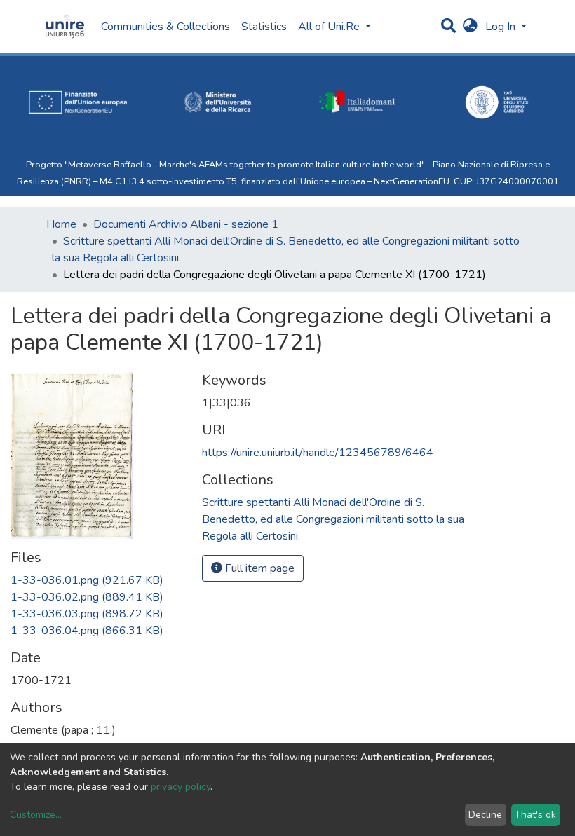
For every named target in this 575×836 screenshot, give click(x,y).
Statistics (264, 26)
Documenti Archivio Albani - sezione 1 (185, 224)
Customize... (36, 814)
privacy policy (180, 786)
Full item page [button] (258, 568)
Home (61, 224)
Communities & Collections (165, 26)
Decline (485, 814)
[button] (470, 26)
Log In (501, 26)
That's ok (535, 814)
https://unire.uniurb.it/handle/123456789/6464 (317, 452)
